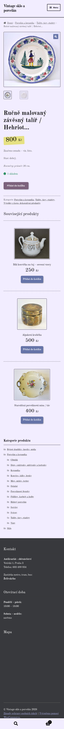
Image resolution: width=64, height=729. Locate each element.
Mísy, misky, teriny (20, 481)
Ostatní (14, 486)
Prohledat (16, 723)
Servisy (14, 507)
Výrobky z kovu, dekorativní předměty (22, 203)
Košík (41, 721)
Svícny (14, 513)
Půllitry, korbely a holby (22, 497)
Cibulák (14, 460)
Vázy (13, 523)
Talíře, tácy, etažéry (46, 23)
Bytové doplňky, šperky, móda (21, 449)
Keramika (15, 470)
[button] (55, 36)
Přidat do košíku (16, 185)
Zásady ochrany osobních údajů (20, 713)
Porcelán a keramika (24, 23)
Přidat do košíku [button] (32, 279)
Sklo (9, 528)
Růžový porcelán (18, 502)
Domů (10, 23)
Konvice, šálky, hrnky (21, 476)
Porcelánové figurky (20, 491)
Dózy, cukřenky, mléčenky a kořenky (28, 465)
